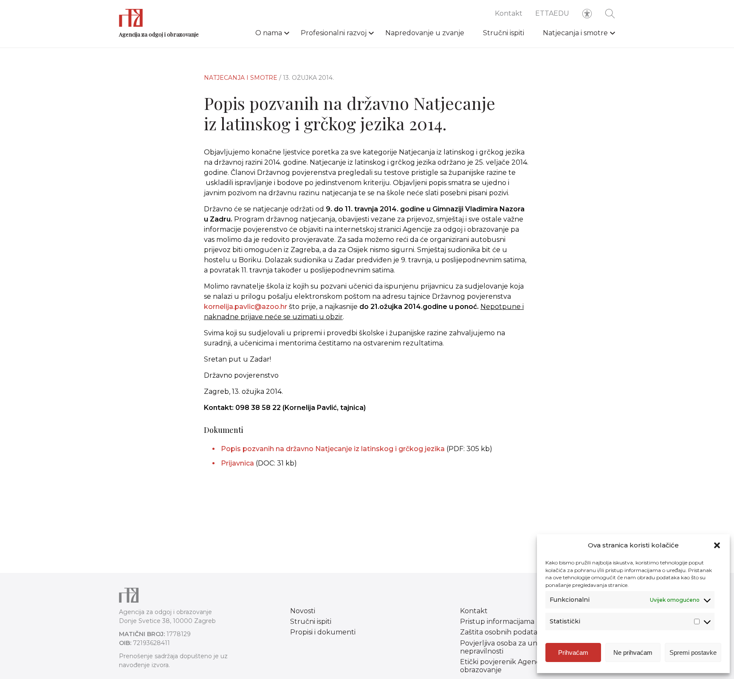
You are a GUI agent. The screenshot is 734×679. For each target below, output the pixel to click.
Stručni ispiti (503, 33)
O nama (268, 33)
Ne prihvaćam (632, 652)
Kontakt (508, 13)
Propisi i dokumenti (323, 632)
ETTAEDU (552, 13)
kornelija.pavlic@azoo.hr (245, 307)
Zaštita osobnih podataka (502, 632)
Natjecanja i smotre (575, 33)
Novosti (302, 611)
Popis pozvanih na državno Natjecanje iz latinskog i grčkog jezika (333, 449)
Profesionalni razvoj (334, 33)
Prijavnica (237, 463)
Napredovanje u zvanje (424, 33)
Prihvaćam (573, 652)
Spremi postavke (693, 652)
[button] (717, 545)
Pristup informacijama (497, 621)
